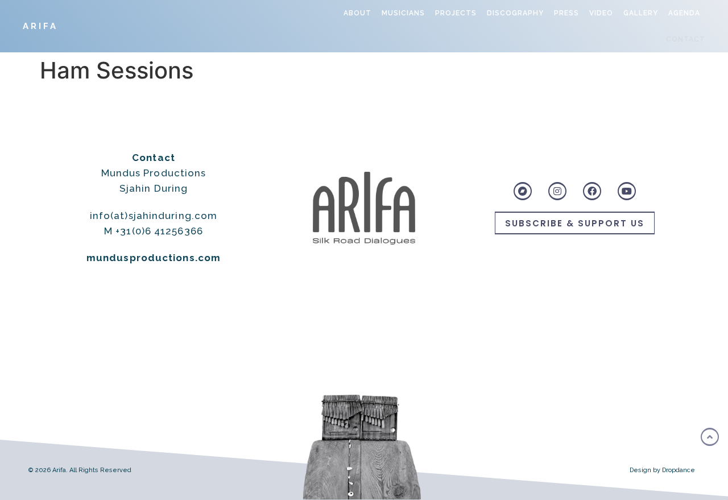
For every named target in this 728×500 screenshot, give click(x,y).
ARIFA (40, 26)
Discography (515, 13)
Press (566, 13)
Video (601, 13)
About (357, 13)
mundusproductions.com (153, 257)
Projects (456, 13)
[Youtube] (627, 191)
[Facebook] (592, 191)
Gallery (640, 13)
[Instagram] (557, 191)
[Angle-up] (710, 437)
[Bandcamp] (523, 191)
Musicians (403, 13)
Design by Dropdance (662, 470)
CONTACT (685, 39)
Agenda (684, 13)
